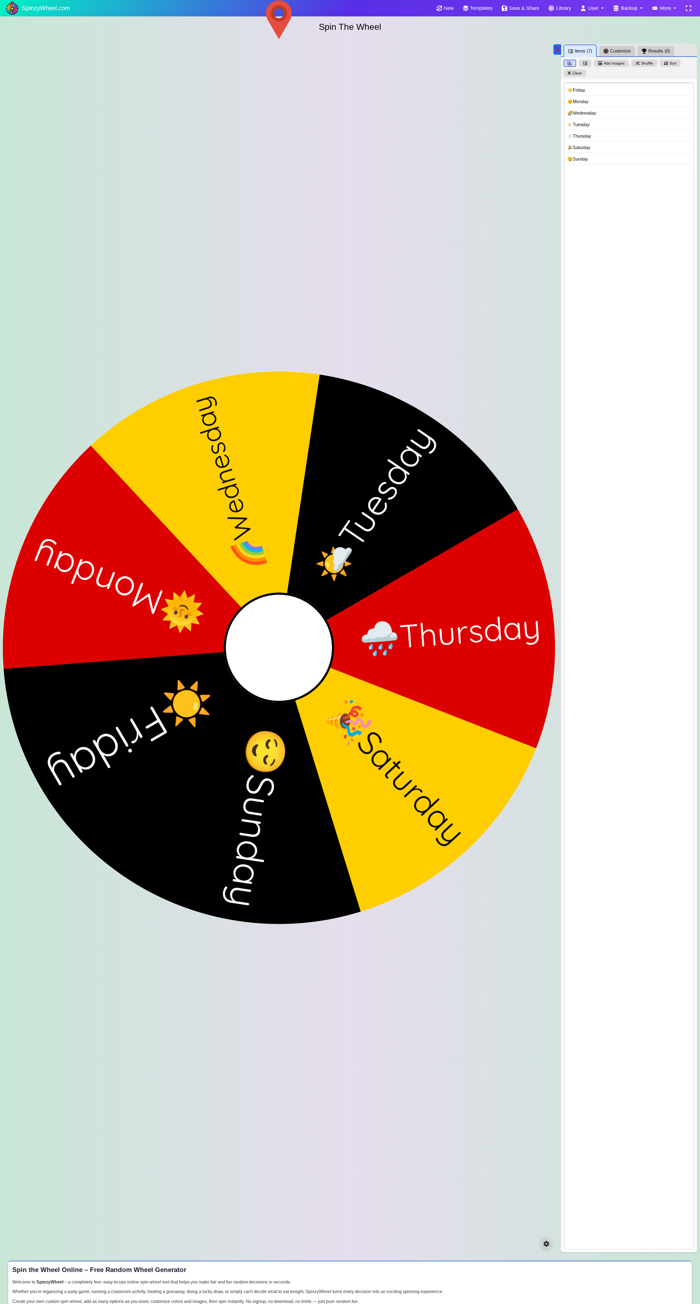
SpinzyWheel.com (46, 8)
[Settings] (546, 1244)
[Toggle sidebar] (557, 49)
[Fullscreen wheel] (688, 8)
